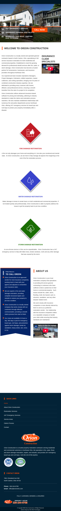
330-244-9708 (14, 486)
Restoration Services (10, 411)
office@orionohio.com (16, 489)
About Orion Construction (12, 407)
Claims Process (9, 423)
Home (6, 403)
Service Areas (8, 419)
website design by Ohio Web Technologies (30, 509)
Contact (6, 427)
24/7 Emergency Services (12, 415)
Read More (30, 163)
